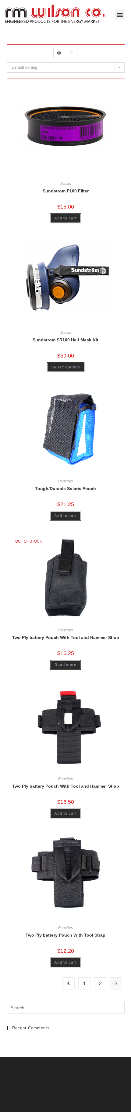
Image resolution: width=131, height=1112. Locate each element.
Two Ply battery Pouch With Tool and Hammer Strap (65, 637)
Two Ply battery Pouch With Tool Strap (65, 935)
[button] (120, 14)
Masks (65, 183)
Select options (65, 367)
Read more (65, 665)
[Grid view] (59, 53)
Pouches (65, 481)
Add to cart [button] (65, 218)
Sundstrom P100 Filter (66, 190)
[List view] (72, 53)
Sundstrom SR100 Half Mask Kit (65, 339)
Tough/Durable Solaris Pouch (65, 488)
